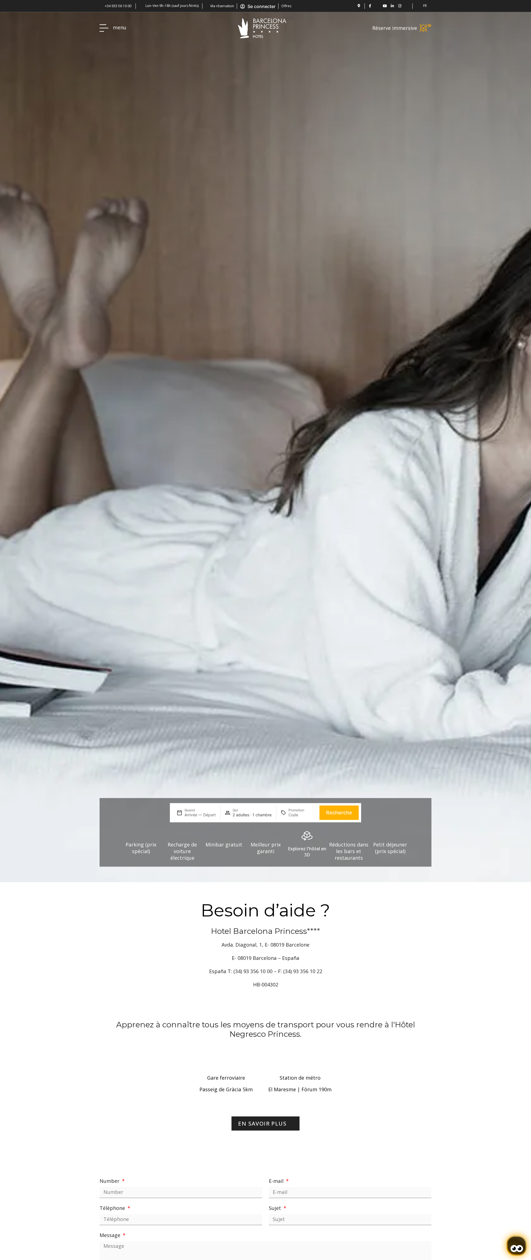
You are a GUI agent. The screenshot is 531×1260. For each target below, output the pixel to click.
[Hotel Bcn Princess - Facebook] (370, 6)
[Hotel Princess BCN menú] (104, 28)
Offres (286, 6)
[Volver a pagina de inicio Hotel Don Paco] (262, 28)
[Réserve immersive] (425, 28)
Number (110, 1181)
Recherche (339, 812)
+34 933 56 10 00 (118, 6)
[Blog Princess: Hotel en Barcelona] (407, 6)
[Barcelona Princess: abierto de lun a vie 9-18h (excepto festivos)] (141, 5)
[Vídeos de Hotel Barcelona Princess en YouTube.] (384, 6)
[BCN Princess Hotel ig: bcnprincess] (399, 6)
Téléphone (113, 1208)
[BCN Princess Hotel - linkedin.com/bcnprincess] (392, 6)
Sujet (275, 1208)
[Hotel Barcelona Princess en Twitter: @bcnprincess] (377, 6)
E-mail (277, 1181)
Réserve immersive (394, 28)
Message (111, 1235)
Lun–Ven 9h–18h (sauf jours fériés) (172, 5)
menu (119, 27)
